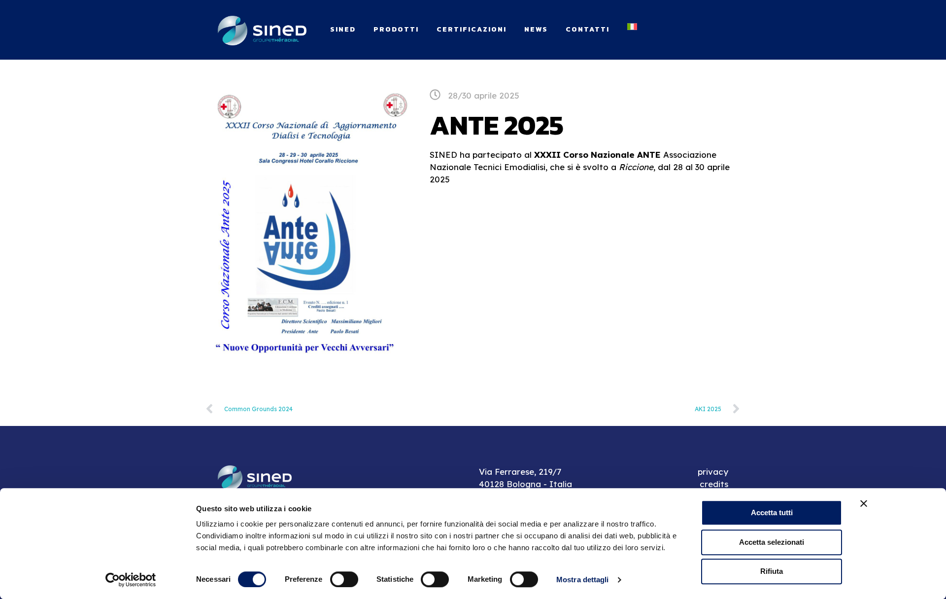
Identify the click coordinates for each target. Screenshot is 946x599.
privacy (713, 471)
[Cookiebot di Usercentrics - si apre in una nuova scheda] (131, 579)
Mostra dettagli (582, 579)
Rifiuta (771, 571)
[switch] (344, 579)
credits (714, 484)
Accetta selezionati (771, 542)
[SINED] (262, 29)
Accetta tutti (772, 512)
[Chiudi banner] (863, 503)
